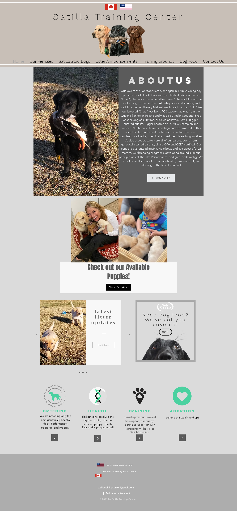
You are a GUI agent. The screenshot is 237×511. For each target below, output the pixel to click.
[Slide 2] (83, 372)
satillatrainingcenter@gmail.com (116, 487)
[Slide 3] (86, 372)
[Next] (129, 336)
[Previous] (36, 336)
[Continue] (54, 437)
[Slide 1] (79, 372)
